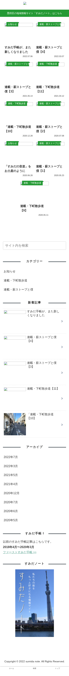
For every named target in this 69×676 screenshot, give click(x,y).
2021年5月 (11, 475)
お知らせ (9, 271)
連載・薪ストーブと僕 (18, 289)
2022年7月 (11, 457)
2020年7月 (11, 502)
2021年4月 (11, 484)
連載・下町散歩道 (15, 280)
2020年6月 (11, 511)
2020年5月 (11, 520)
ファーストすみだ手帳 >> (19, 552)
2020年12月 (12, 493)
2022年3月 (11, 466)
